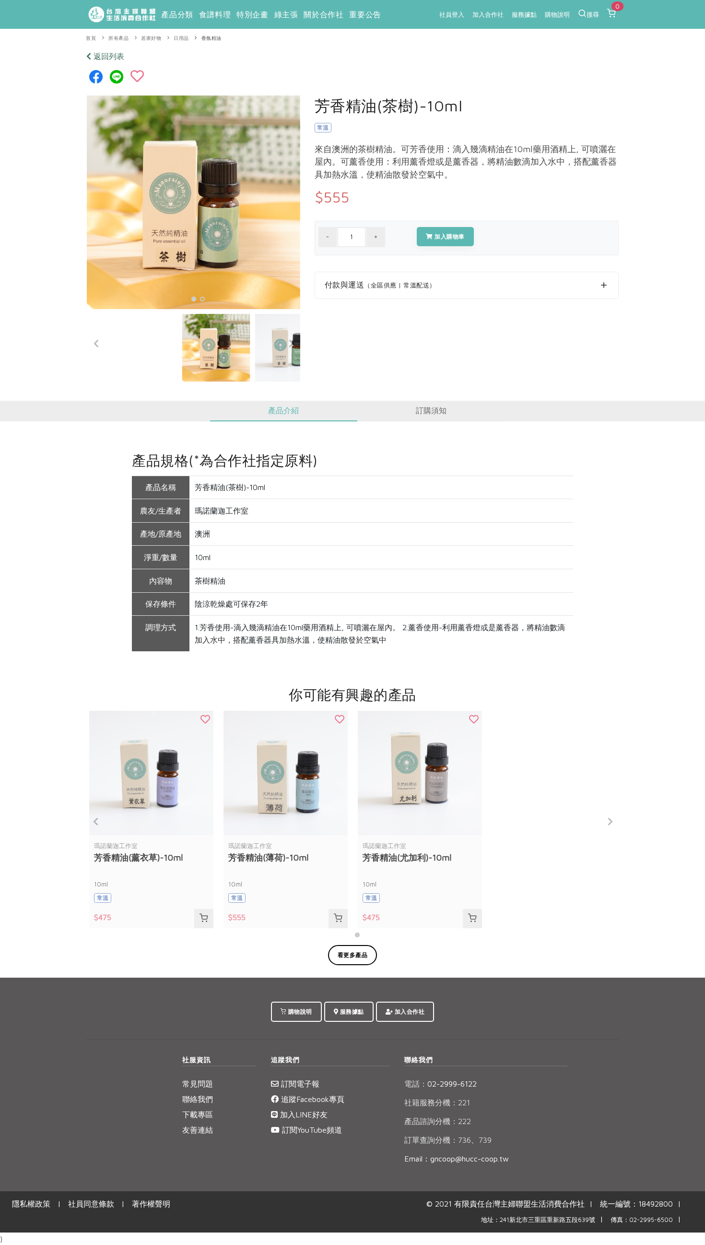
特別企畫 (252, 14)
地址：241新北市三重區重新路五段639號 (538, 1219)
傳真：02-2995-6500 (642, 1219)
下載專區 (197, 1114)
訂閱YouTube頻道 (311, 1129)
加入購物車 (449, 236)
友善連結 (197, 1129)
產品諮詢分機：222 (437, 1121)
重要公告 (365, 14)
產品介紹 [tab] (283, 410)
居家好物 (151, 38)
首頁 (91, 38)
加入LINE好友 (303, 1114)
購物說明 (557, 14)
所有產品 (118, 38)
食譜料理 (215, 14)
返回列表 (107, 56)
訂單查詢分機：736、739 (448, 1140)
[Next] (290, 343)
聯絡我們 (197, 1099)
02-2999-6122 (440, 1083)
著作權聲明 (151, 1203)
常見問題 (197, 1083)
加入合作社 (488, 14)
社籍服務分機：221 (437, 1102)
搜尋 (593, 14)
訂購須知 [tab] (431, 410)
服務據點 (524, 14)
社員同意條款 (91, 1203)
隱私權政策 (31, 1203)
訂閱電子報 (299, 1083)
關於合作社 (323, 14)
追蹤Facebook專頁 (311, 1099)
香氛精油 (211, 38)
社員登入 (451, 14)
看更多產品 (353, 954)
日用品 (181, 38)
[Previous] (96, 343)
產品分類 (177, 14)
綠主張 (286, 14)
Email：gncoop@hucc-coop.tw (456, 1158)
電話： (415, 1083)
